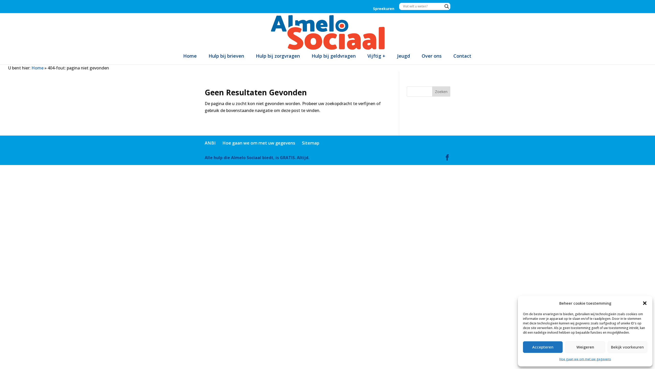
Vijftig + (376, 56)
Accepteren (542, 347)
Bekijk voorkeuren (627, 347)
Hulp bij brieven (226, 56)
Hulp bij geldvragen (334, 56)
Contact (462, 56)
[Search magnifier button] (446, 6)
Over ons (432, 56)
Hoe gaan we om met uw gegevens (585, 359)
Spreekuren (383, 9)
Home (190, 56)
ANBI (210, 143)
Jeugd (403, 56)
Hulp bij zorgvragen (278, 56)
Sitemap (310, 143)
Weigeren (585, 347)
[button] (644, 303)
